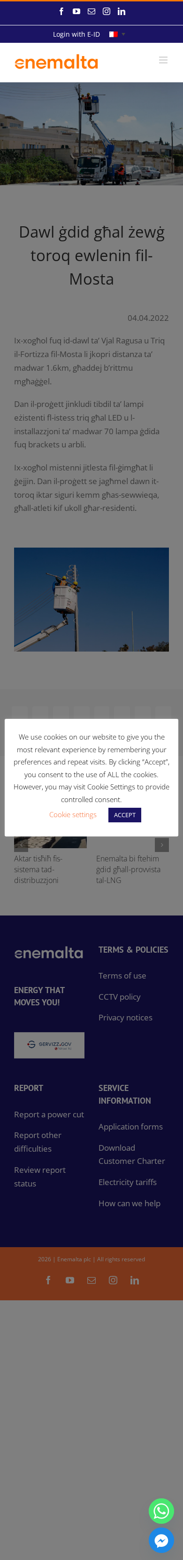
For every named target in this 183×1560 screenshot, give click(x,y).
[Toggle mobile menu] (164, 60)
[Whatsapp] (161, 1511)
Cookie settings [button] (73, 814)
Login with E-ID (76, 34)
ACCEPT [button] (125, 815)
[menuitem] (117, 34)
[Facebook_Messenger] (161, 1540)
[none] (117, 34)
